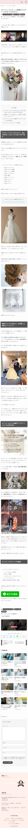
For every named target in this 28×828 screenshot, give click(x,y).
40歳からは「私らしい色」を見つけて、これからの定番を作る (14, 809)
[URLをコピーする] (24, 636)
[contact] (17, 815)
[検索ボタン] (22, 2)
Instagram (22, 820)
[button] (4, 636)
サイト (4, 752)
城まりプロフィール (8, 820)
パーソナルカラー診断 (7, 14)
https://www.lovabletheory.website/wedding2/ (14, 201)
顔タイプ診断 (16, 14)
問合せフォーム (16, 820)
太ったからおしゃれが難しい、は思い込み (11, 804)
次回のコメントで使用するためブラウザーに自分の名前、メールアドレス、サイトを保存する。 (14, 758)
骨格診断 (22, 14)
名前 (4, 742)
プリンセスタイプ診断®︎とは (14, 823)
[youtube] (15, 815)
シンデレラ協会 (11, 821)
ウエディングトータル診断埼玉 (9, 16)
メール (5, 747)
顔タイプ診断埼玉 (20, 16)
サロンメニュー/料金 (10, 818)
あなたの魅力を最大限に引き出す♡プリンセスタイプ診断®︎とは (13, 799)
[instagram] (11, 815)
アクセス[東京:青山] (18, 818)
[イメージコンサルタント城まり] (2, 2)
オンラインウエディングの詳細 (12, 122)
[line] (13, 815)
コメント (5, 726)
